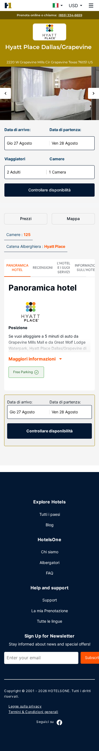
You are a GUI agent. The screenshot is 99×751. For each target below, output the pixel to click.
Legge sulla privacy (25, 706)
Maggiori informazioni (32, 359)
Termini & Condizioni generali (33, 712)
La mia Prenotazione (49, 610)
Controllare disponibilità (49, 190)
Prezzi (25, 218)
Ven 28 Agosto (65, 143)
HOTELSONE (58, 691)
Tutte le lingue (49, 621)
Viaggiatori (14, 158)
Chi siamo (49, 551)
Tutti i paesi (49, 514)
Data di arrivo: (17, 129)
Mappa (73, 218)
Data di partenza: (65, 129)
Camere (57, 158)
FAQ (49, 573)
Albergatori (49, 562)
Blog (50, 524)
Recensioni (43, 267)
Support (49, 600)
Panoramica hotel (17, 267)
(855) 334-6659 (70, 15)
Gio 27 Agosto (19, 143)
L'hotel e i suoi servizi (63, 267)
